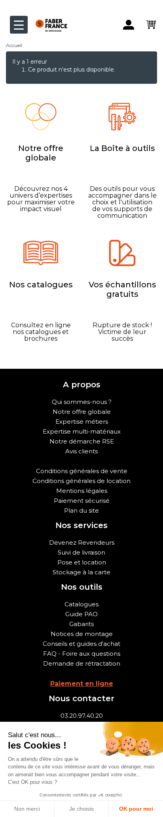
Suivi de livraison (81, 552)
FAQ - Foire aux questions (81, 653)
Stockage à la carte (81, 572)
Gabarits (81, 624)
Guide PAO (81, 614)
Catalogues (81, 604)
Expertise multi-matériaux (82, 431)
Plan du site (81, 510)
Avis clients (81, 451)
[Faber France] (47, 19)
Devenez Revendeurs (81, 542)
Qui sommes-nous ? (82, 402)
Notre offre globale (82, 411)
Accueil (14, 45)
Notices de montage (82, 634)
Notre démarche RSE (81, 441)
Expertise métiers (81, 421)
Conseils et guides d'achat (81, 643)
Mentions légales (81, 490)
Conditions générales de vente (81, 471)
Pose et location (81, 562)
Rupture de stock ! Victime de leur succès (122, 331)
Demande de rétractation (81, 663)
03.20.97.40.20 (82, 715)
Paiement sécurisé (82, 500)
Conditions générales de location (81, 481)
